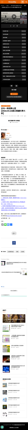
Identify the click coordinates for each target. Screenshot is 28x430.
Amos (14, 338)
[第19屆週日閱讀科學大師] (5, 414)
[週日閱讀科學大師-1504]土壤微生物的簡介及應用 (17, 326)
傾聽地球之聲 (14, 47)
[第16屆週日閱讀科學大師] (5, 385)
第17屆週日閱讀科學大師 (13, 405)
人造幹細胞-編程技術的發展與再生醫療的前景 (18, 336)
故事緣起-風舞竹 (14, 41)
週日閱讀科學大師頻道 (14, 120)
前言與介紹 (14, 31)
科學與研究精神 (14, 79)
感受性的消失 (14, 44)
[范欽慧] (3, 135)
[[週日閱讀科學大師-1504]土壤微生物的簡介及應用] (6, 328)
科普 (7, 5)
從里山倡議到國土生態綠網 (17, 345)
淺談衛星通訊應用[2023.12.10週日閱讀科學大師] (18, 366)
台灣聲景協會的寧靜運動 (14, 70)
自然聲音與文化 (14, 60)
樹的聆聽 (14, 37)
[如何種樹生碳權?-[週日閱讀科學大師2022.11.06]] (14, 318)
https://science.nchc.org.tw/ (14, 216)
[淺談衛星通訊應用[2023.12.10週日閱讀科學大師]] (6, 369)
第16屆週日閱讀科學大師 (13, 383)
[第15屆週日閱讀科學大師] (5, 392)
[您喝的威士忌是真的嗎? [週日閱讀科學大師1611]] (6, 359)
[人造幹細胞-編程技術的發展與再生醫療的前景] (6, 338)
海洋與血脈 (14, 34)
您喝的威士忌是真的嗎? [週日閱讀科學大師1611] (18, 356)
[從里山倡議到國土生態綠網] (6, 348)
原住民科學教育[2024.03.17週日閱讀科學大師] (12, 273)
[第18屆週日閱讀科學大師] (5, 399)
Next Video (24, 269)
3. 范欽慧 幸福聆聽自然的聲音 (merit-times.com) (12, 206)
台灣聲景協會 (14, 63)
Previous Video (5, 259)
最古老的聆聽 (14, 53)
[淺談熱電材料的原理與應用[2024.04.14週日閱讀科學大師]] (3, 263)
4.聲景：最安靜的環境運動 (7, 208)
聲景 (17, 251)
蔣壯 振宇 (9, 321)
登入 (3, 286)
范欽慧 (7, 133)
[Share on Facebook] (14, 243)
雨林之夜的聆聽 (14, 50)
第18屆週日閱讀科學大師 (13, 398)
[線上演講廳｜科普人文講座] (14, 2)
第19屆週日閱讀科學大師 (13, 412)
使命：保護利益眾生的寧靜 (14, 76)
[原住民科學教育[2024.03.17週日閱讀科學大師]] (25, 273)
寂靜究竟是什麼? (14, 66)
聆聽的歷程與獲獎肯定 (14, 57)
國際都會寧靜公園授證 (14, 73)
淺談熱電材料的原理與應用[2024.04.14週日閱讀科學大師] (16, 263)
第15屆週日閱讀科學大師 (13, 390)
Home (2, 5)
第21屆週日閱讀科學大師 (16, 5)
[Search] (26, 2)
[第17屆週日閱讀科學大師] (5, 407)
